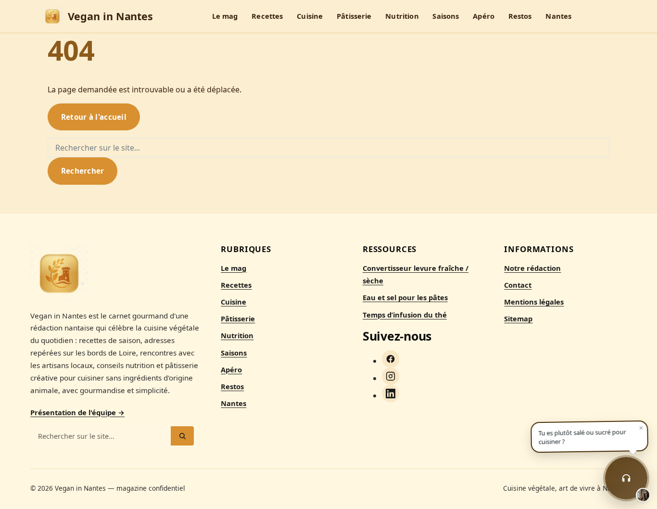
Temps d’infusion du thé (405, 314)
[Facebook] (390, 359)
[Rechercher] (182, 435)
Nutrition (401, 16)
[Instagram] (390, 376)
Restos (520, 16)
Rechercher (82, 171)
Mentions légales (534, 301)
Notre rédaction (532, 268)
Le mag (225, 16)
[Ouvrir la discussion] (626, 478)
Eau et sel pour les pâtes (405, 297)
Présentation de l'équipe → (77, 412)
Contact (517, 285)
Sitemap (518, 318)
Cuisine (310, 16)
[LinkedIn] (390, 393)
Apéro (483, 16)
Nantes (558, 16)
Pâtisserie (354, 16)
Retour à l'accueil (93, 117)
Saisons (445, 16)
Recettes (267, 16)
